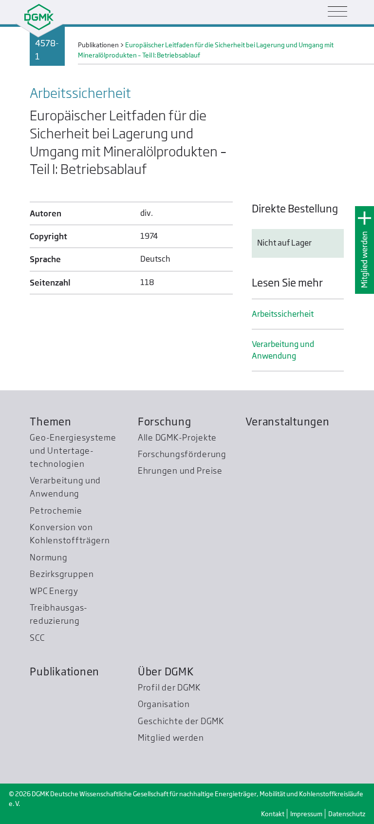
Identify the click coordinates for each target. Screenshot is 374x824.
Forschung (164, 421)
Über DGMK (166, 671)
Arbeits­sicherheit (283, 314)
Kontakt (272, 814)
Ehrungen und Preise (180, 470)
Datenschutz (346, 814)
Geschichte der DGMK (181, 721)
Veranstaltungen (287, 421)
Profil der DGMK (169, 687)
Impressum (306, 814)
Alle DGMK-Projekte (177, 437)
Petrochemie (56, 510)
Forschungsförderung (182, 454)
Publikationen (64, 671)
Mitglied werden (364, 259)
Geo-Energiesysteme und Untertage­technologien (73, 450)
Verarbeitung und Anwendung (283, 350)
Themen (50, 421)
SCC (37, 637)
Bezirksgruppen (62, 574)
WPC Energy (54, 591)
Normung (48, 557)
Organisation (164, 704)
